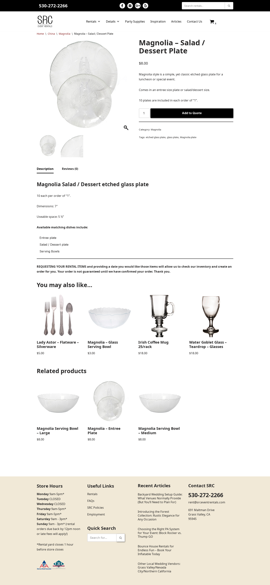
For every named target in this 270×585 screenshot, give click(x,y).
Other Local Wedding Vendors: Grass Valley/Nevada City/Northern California (159, 567)
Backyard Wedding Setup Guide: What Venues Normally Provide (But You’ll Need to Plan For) (160, 498)
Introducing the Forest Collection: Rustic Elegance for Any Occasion (159, 515)
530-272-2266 (53, 6)
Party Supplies (135, 21)
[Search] (229, 5)
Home (40, 33)
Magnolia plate (188, 137)
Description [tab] (45, 169)
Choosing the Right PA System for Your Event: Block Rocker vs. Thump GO (159, 533)
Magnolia (64, 33)
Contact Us (194, 21)
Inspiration (158, 21)
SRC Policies (95, 508)
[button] (126, 87)
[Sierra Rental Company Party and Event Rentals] (45, 21)
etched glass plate (155, 137)
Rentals (91, 21)
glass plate (173, 137)
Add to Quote (192, 113)
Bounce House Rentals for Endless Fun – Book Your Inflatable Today (156, 550)
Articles (176, 21)
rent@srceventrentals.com (206, 502)
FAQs (90, 501)
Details (111, 21)
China (51, 33)
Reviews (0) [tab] (70, 169)
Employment (96, 514)
